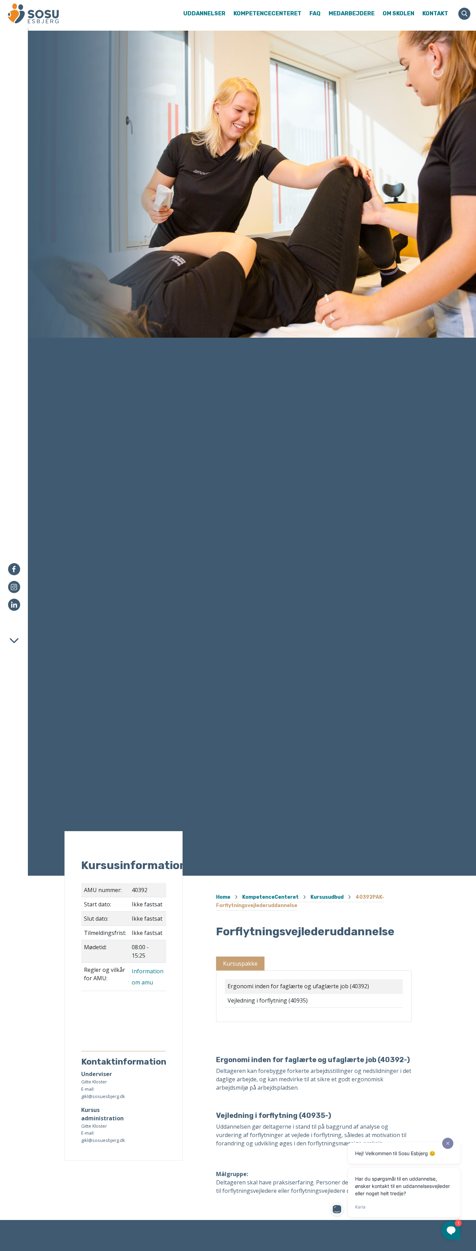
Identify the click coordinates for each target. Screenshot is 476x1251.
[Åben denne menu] (56, 13)
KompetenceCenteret (270, 897)
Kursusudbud (327, 897)
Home (223, 897)
